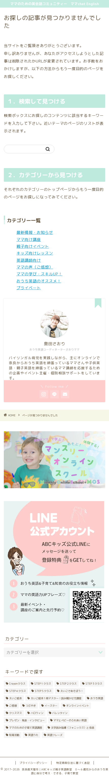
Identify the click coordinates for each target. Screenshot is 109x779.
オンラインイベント (77, 705)
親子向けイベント (32, 246)
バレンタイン (59, 713)
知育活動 (14, 735)
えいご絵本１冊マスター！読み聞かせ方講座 (56, 698)
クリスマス (15, 713)
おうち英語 (96, 698)
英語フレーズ (54, 735)
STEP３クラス (93, 683)
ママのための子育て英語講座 (25, 727)
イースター (51, 705)
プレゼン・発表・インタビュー (27, 720)
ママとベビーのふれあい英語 (69, 720)
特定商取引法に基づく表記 (73, 763)
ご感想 (13, 705)
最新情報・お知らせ (34, 232)
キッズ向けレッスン (34, 253)
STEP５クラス (43, 691)
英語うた (33, 735)
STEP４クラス (17, 691)
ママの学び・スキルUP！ (39, 274)
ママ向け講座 (28, 239)
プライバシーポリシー (33, 763)
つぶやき (31, 705)
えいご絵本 (15, 698)
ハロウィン (37, 713)
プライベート (28, 288)
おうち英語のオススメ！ (38, 281)
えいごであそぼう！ (71, 691)
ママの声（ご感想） (34, 267)
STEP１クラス (42, 683)
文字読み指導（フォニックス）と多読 (72, 727)
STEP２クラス (68, 683)
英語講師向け (28, 260)
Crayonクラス (17, 683)
